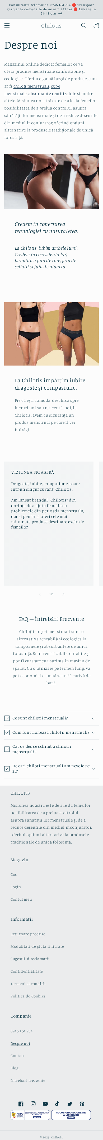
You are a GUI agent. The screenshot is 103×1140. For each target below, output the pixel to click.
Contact (18, 1055)
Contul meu (21, 899)
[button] (7, 25)
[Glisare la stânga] (39, 594)
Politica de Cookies (28, 996)
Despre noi (20, 1043)
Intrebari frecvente (28, 1080)
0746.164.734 (22, 1031)
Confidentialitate (27, 971)
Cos (14, 874)
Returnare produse (28, 934)
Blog (14, 1068)
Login (16, 886)
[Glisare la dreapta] (63, 594)
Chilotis (57, 1137)
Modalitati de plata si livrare (37, 946)
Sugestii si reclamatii (30, 958)
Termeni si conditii (28, 983)
